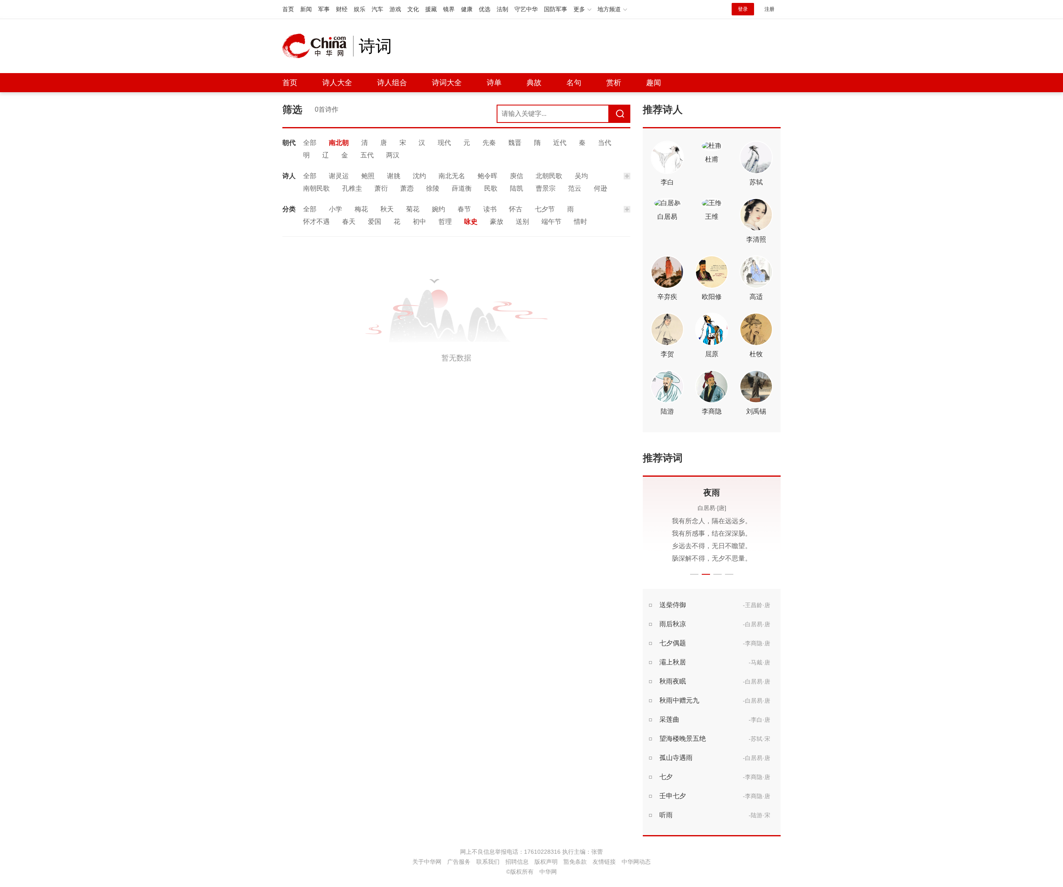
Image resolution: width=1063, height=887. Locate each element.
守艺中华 (526, 9)
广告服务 (458, 861)
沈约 (419, 175)
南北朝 (339, 142)
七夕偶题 (672, 643)
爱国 (374, 221)
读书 (490, 209)
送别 (522, 221)
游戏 (395, 9)
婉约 (438, 209)
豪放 (496, 221)
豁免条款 (575, 861)
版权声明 (546, 861)
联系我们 (488, 861)
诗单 (494, 82)
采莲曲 (669, 719)
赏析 (613, 82)
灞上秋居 (672, 662)
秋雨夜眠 (672, 681)
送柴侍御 (672, 604)
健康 (467, 9)
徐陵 (432, 188)
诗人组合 (392, 82)
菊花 (412, 209)
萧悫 (407, 188)
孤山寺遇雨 (676, 757)
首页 (288, 9)
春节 (464, 209)
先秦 (489, 142)
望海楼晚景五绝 (682, 738)
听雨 (666, 814)
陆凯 (516, 188)
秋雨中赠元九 (679, 700)
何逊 (600, 188)
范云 (574, 188)
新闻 (306, 9)
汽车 (377, 9)
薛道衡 (462, 188)
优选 (484, 9)
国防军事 (555, 9)
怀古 (515, 209)
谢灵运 (339, 175)
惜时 (580, 221)
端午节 (551, 221)
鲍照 (368, 175)
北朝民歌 (549, 175)
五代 (367, 155)
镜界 (449, 9)
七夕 (666, 776)
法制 (502, 9)
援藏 (431, 9)
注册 (769, 9)
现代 (444, 142)
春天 (348, 221)
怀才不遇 (316, 221)
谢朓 (393, 175)
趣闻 (653, 82)
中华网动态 (636, 861)
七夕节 (545, 209)
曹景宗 (546, 188)
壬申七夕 (672, 795)
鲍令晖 (487, 175)
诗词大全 (447, 82)
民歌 (490, 188)
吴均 (581, 175)
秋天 (387, 209)
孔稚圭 (352, 188)
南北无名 (451, 175)
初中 (419, 221)
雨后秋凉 (672, 623)
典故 (534, 82)
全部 (309, 142)
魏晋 (515, 142)
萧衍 (381, 188)
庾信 (516, 175)
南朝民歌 (316, 188)
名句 (573, 82)
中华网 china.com (317, 46)
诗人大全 (337, 82)
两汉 (392, 155)
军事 (324, 9)
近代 (559, 142)
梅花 (361, 209)
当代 (604, 142)
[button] (694, 574)
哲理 (445, 221)
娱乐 (359, 9)
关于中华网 (426, 861)
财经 (342, 9)
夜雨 (711, 492)
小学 (335, 209)
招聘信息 (517, 861)
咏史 (471, 221)
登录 (743, 9)
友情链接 (604, 861)
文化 (413, 9)
